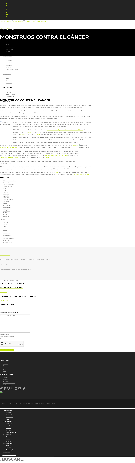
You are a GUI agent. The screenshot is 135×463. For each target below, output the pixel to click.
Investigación (6, 194)
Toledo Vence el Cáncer (8, 213)
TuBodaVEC (5, 214)
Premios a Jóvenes (7, 385)
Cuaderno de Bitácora (7, 186)
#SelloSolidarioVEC (8, 238)
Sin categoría (6, 209)
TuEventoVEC (6, 216)
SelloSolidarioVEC (7, 207)
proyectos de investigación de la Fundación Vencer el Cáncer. (65, 130)
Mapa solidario (6, 196)
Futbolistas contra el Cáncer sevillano (56, 155)
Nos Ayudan (5, 379)
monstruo (6, 240)
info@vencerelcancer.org (81, 174)
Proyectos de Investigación (9, 383)
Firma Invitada (6, 192)
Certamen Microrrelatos (8, 182)
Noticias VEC (6, 198)
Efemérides (5, 190)
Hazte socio (5, 377)
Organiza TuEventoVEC (8, 199)
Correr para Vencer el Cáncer (9, 184)
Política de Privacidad (23, 403)
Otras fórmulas (6, 201)
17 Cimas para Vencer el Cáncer (9, 181)
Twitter (38, 134)
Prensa (4, 228)
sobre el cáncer (6, 211)
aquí (57, 172)
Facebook (23, 134)
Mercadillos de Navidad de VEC (9, 157)
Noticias (5, 230)
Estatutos (5, 224)
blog (29, 132)
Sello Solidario (7, 242)
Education (5, 188)
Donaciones (5, 222)
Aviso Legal (51, 403)
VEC (4, 244)
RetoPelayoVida (6, 205)
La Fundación (6, 381)
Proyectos (5, 203)
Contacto (5, 226)
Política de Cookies (39, 403)
